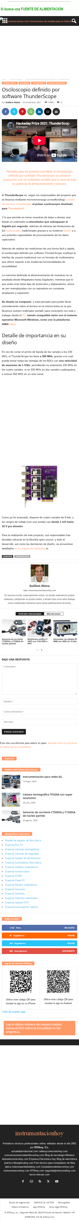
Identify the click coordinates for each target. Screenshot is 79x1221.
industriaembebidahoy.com (26, 1166)
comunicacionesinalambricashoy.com (24, 1155)
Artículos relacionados (30, 613)
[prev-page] (37, 650)
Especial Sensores (15, 889)
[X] (14, 111)
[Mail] (31, 1181)
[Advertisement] (39, 51)
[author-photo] (39, 573)
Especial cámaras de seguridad (22, 853)
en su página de (24, 548)
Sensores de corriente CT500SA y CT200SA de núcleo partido (12, 641)
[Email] (47, 111)
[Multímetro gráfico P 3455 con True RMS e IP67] (39, 628)
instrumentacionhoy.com (16, 1170)
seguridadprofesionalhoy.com (60, 1170)
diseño (67, 230)
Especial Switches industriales (21, 898)
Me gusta (69, 927)
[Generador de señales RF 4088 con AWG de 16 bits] (65, 628)
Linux (11, 324)
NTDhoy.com (37, 1170)
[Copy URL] (64, 111)
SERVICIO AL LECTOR (44, 1202)
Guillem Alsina (13, 102)
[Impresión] (56, 111)
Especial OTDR (13, 876)
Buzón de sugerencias (19, 1202)
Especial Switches (15, 893)
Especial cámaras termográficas (22, 849)
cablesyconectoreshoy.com (53, 1151)
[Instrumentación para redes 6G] (11, 782)
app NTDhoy (39, 1206)
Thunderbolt (39, 83)
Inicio (4, 79)
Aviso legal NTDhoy (58, 1206)
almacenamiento (42, 184)
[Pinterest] (22, 111)
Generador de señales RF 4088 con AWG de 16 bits (65, 640)
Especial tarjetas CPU (17, 902)
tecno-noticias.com (39, 1174)
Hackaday (24, 83)
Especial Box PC (14, 845)
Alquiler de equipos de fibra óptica (23, 840)
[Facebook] (5, 111)
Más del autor (54, 613)
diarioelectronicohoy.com (15, 1159)
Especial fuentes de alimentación (22, 858)
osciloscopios (13, 230)
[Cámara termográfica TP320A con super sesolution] (11, 800)
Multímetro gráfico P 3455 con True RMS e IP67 (38, 641)
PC (24, 315)
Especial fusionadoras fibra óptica (23, 862)
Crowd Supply (16, 79)
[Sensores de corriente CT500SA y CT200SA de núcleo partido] (14, 628)
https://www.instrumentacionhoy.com (39, 590)
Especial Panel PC (15, 880)
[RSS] (40, 1181)
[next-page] (42, 650)
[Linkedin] (39, 111)
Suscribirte (68, 951)
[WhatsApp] (31, 111)
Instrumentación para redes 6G (42, 776)
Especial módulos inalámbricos (21, 867)
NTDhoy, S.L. (41, 1147)
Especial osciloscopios (17, 871)
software (29, 175)
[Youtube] (56, 1181)
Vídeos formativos (56, 83)
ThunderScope (22, 556)
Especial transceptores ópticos (21, 907)
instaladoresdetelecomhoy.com (57, 1166)
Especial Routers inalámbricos (21, 884)
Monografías (64, 1202)
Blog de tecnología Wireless (60, 1155)
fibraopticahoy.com (23, 1163)
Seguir (71, 935)
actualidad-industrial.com (24, 1151)
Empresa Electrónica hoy (42, 1159)
